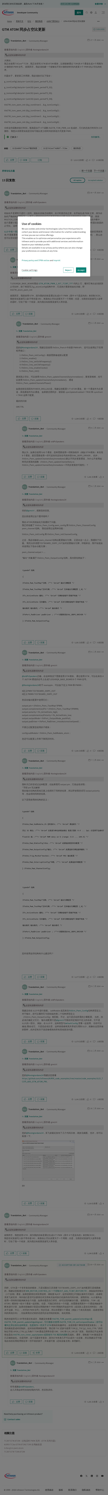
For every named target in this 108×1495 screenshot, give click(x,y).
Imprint (56, 260)
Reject (68, 270)
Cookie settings (30, 270)
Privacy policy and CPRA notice (35, 260)
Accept (81, 270)
